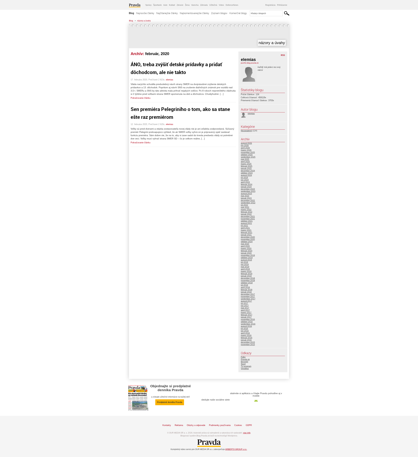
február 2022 (246, 212)
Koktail (172, 5)
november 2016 (248, 319)
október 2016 (247, 322)
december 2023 (248, 189)
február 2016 (246, 338)
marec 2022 (246, 209)
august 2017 (246, 301)
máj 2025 (245, 159)
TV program (246, 366)
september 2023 (248, 191)
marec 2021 (246, 230)
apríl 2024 (245, 182)
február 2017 (246, 315)
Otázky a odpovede (196, 425)
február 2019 (246, 274)
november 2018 (248, 280)
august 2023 (246, 193)
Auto (165, 5)
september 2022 (248, 203)
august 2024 (246, 175)
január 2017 (246, 317)
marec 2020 (246, 248)
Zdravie (180, 5)
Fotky (243, 357)
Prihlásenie (282, 5)
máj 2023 (245, 196)
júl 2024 (244, 177)
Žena (187, 5)
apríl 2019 (245, 269)
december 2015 (248, 342)
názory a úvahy (144, 21)
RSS (283, 55)
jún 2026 (245, 145)
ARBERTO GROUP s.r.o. (236, 449)
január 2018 (246, 292)
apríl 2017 (245, 310)
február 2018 (246, 290)
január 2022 (246, 214)
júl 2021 (244, 225)
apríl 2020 (245, 246)
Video (221, 5)
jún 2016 (245, 331)
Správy (148, 5)
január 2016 (246, 340)
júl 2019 (244, 262)
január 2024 (246, 187)
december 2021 (248, 216)
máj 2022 (245, 207)
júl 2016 (244, 328)
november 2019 (248, 255)
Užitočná (213, 5)
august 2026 (246, 143)
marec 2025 (246, 164)
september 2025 (248, 157)
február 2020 (246, 251)
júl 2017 (244, 303)
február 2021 (246, 232)
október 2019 (247, 258)
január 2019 (246, 276)
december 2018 (248, 278)
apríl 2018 (245, 287)
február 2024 (246, 184)
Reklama (179, 425)
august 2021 (246, 223)
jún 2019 (245, 264)
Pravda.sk (245, 359)
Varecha (195, 5)
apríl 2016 (245, 333)
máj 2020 (245, 244)
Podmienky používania (220, 425)
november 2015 (248, 344)
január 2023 (246, 198)
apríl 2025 (245, 161)
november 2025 (248, 152)
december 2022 (248, 200)
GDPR (249, 425)
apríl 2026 (245, 148)
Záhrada (204, 5)
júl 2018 (244, 285)
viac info (246, 433)
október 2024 (247, 173)
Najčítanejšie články (167, 13)
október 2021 (247, 221)
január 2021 (246, 235)
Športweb (157, 5)
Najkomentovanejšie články (194, 13)
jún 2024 (245, 180)
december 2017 (248, 294)
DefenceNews (232, 5)
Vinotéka (245, 368)
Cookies (238, 425)
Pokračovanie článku (140, 98)
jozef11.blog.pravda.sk (250, 63)
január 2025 (246, 168)
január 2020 (246, 253)
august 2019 (246, 260)
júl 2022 (244, 205)
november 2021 (248, 219)
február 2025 (246, 166)
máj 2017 (245, 308)
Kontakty (166, 425)
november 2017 (248, 296)
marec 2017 (246, 312)
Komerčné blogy (238, 13)
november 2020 (248, 239)
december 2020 (248, 237)
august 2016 (246, 326)
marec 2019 (246, 271)
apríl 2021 (245, 228)
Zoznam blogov (219, 13)
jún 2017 (245, 306)
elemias (169, 79)
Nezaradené (246, 131)
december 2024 (248, 171)
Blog (131, 13)
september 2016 (248, 324)
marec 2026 (246, 150)
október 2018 (247, 283)
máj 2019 (245, 267)
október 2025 (247, 155)
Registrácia (270, 5)
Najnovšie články (145, 13)
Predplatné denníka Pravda (169, 402)
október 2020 (247, 242)
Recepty (244, 362)
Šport (243, 364)
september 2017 (248, 299)
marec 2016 (246, 335)
